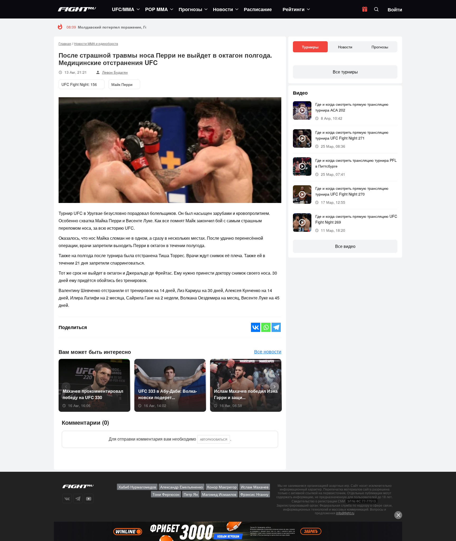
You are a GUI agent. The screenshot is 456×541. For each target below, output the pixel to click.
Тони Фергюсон (166, 494)
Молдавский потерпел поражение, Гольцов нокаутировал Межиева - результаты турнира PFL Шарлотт (175, 27)
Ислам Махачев (254, 486)
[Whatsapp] (265, 327)
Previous (64, 386)
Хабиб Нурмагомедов (137, 486)
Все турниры (345, 72)
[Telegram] (276, 327)
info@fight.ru (345, 513)
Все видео (345, 246)
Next (272, 386)
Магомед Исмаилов (219, 494)
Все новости (267, 351)
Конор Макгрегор (222, 486)
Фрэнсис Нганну (254, 494)
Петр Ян (191, 494)
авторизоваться (213, 439)
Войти (395, 9)
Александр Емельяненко (181, 486)
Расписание (258, 9)
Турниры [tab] (310, 46)
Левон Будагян (115, 72)
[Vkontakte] (255, 327)
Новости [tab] (345, 46)
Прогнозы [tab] (380, 46)
